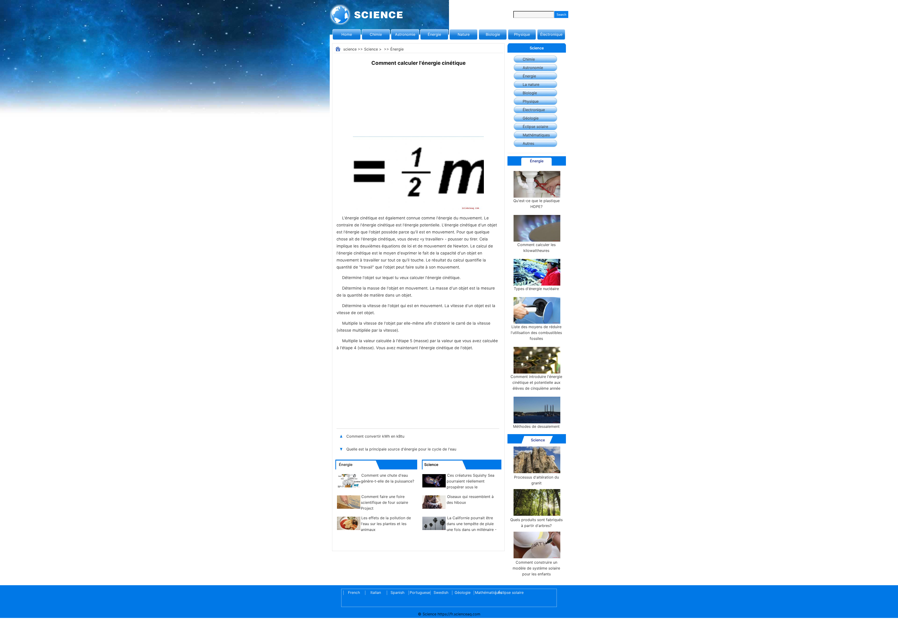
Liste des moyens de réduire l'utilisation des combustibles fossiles (536, 332)
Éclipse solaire (535, 126)
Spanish (397, 592)
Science (371, 49)
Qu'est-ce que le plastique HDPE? (536, 203)
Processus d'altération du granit (536, 480)
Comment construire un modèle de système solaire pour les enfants (536, 568)
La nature (531, 84)
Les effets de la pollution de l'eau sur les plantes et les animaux (386, 524)
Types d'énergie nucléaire (536, 288)
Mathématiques (536, 135)
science (350, 49)
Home (346, 34)
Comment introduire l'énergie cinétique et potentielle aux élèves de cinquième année (536, 382)
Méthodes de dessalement (536, 426)
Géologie (531, 118)
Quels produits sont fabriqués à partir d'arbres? (536, 522)
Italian (375, 592)
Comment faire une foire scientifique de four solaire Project (384, 502)
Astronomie (405, 34)
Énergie (434, 34)
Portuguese (419, 592)
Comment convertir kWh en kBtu (376, 436)
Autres (528, 143)
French (354, 592)
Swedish (441, 592)
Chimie (376, 34)
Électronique (551, 34)
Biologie (493, 34)
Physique (522, 34)
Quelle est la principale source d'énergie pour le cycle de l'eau (401, 449)
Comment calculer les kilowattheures (536, 247)
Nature (464, 34)
